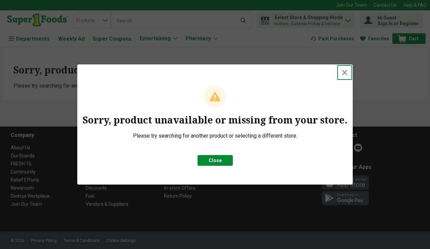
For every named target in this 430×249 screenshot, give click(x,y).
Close (215, 160)
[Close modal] (345, 72)
